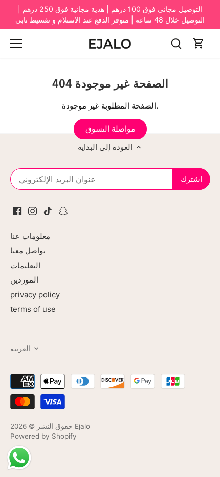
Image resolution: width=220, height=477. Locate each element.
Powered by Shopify (43, 436)
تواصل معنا (28, 250)
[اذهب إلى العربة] (198, 43)
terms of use (33, 309)
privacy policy (35, 294)
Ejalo (82, 426)
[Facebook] (17, 210)
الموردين (24, 280)
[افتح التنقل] (16, 43)
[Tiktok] (47, 210)
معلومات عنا (30, 236)
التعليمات (25, 265)
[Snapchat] (63, 210)
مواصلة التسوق (110, 129)
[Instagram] (32, 210)
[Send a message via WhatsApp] (19, 458)
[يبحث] (176, 43)
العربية (20, 348)
